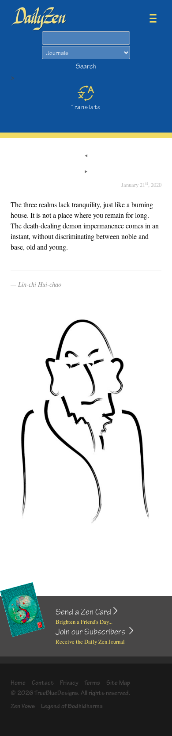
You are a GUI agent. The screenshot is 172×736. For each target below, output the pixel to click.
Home (18, 683)
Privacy (69, 683)
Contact (43, 683)
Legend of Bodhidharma (72, 706)
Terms (92, 683)
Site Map (118, 683)
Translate (86, 107)
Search (86, 66)
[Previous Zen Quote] (86, 156)
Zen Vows (23, 706)
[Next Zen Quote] (86, 172)
